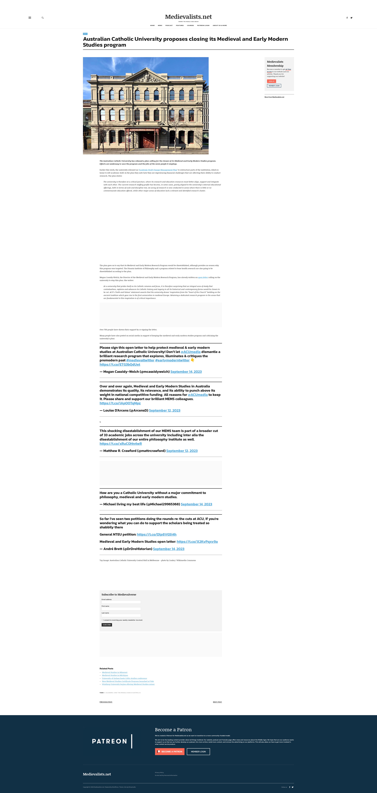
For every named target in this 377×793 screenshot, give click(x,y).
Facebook (347, 18)
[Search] (43, 18)
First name (105, 606)
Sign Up (271, 81)
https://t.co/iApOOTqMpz (120, 403)
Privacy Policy (159, 772)
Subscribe (107, 625)
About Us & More (220, 25)
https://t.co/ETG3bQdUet (120, 364)
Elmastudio (132, 787)
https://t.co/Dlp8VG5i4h (156, 534)
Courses (190, 25)
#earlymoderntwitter (172, 360)
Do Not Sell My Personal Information (166, 775)
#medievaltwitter (140, 360)
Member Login (274, 86)
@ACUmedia (191, 351)
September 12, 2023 (164, 410)
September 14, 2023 (186, 371)
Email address (107, 599)
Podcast (169, 25)
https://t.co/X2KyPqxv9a (197, 541)
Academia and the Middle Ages (118, 692)
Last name (105, 613)
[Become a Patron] (169, 754)
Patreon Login (203, 25)
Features (180, 25)
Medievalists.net (188, 16)
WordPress (115, 787)
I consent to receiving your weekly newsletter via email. (123, 620)
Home (152, 25)
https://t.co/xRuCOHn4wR (121, 443)
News (160, 25)
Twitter (351, 18)
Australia (136, 692)
